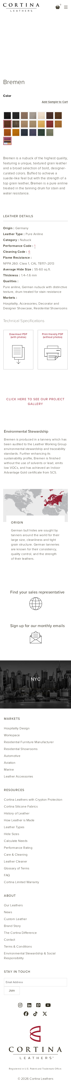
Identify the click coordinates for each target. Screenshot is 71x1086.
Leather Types (14, 827)
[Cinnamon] (7, 132)
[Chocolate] (7, 124)
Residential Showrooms (21, 749)
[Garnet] (50, 124)
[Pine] (41, 132)
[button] (7, 116)
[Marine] (24, 132)
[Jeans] (33, 132)
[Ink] (7, 116)
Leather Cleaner (15, 861)
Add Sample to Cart (55, 102)
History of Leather (16, 813)
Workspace (12, 735)
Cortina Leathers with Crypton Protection (33, 800)
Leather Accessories (18, 776)
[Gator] (16, 124)
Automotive (12, 756)
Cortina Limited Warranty (21, 882)
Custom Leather (15, 919)
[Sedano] (50, 132)
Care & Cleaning (16, 855)
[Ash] (33, 124)
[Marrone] (58, 124)
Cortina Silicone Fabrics (21, 807)
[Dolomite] (24, 116)
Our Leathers (13, 905)
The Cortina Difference (20, 933)
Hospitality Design (17, 728)
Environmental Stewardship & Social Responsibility (29, 955)
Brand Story (12, 926)
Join (12, 991)
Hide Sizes (11, 834)
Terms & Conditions (18, 947)
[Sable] (58, 116)
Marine (9, 770)
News (8, 912)
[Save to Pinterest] (6, 7)
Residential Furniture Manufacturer (29, 742)
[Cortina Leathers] (21, 7)
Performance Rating (18, 848)
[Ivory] (41, 116)
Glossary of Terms (16, 868)
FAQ (7, 875)
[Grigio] (33, 116)
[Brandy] (16, 132)
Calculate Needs (16, 841)
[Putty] (24, 124)
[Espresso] (50, 116)
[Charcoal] (16, 116)
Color (7, 96)
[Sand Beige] (41, 124)
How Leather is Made (19, 820)
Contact (9, 940)
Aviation (9, 763)
